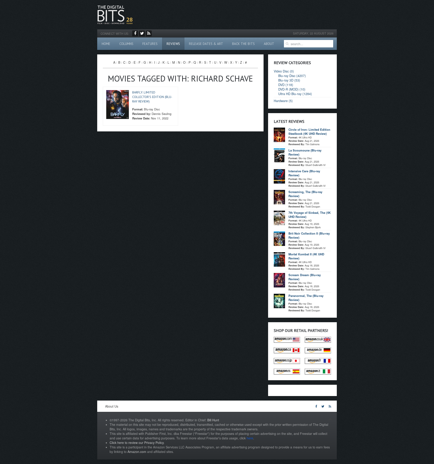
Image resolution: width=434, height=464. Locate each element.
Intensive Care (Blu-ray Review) (304, 173)
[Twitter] (142, 33)
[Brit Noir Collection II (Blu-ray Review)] (279, 238)
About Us (111, 406)
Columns (126, 44)
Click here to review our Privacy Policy (137, 442)
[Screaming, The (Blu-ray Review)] (279, 196)
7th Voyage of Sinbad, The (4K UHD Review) (309, 214)
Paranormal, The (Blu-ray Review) (305, 298)
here (250, 438)
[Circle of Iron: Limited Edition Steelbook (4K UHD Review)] (279, 134)
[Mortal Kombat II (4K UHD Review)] (279, 259)
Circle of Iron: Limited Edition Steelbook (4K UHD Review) (309, 131)
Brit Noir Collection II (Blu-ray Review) (309, 235)
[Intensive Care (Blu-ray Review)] (279, 176)
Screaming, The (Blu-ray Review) (305, 194)
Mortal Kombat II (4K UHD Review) (306, 256)
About (269, 44)
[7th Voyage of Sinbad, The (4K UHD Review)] (279, 217)
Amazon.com (136, 451)
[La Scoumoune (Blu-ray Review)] (279, 155)
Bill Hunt (213, 420)
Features (150, 44)
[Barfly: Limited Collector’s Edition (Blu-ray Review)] (117, 104)
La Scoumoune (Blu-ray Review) (304, 152)
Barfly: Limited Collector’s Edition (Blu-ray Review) (152, 96)
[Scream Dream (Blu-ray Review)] (279, 279)
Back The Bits (243, 44)
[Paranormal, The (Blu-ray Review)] (279, 300)
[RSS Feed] (149, 33)
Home (106, 44)
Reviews (173, 44)
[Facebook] (135, 33)
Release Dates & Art (206, 44)
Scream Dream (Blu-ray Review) (304, 277)
